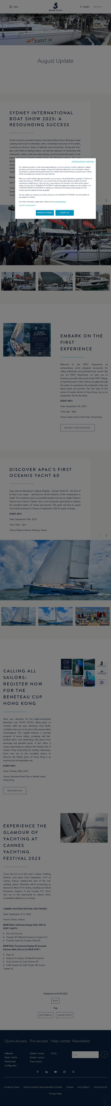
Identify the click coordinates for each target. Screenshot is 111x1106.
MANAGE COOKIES (44, 213)
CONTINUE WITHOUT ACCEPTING (83, 161)
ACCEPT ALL (64, 213)
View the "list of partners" (27, 205)
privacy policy (61, 202)
